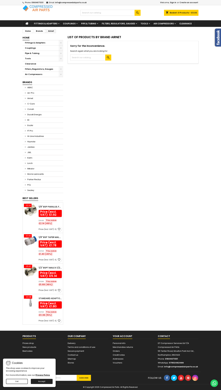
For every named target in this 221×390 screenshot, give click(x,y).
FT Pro (30, 130)
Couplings (69, 23)
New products (29, 347)
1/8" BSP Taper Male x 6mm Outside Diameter (50, 237)
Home (26, 37)
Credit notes (119, 354)
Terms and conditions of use (81, 347)
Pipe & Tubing (88, 23)
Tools (144, 23)
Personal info (119, 343)
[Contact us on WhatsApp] (214, 383)
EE (28, 120)
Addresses (118, 358)
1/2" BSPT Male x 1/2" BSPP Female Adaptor (50, 268)
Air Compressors (163, 23)
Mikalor (30, 168)
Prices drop (28, 343)
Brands (27, 82)
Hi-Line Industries (35, 136)
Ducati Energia (34, 114)
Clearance (185, 23)
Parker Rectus (34, 179)
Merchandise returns (123, 347)
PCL (29, 184)
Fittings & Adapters (45, 23)
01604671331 (37, 2)
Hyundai (31, 141)
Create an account (189, 2)
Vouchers (117, 362)
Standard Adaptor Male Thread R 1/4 (50, 298)
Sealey (30, 190)
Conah (30, 109)
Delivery (71, 343)
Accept (41, 381)
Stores (71, 362)
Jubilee (31, 147)
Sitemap (72, 358)
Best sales (27, 351)
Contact (164, 336)
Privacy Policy (42, 375)
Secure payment (76, 351)
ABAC (30, 87)
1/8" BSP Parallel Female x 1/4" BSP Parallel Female (50, 207)
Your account (122, 336)
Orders (116, 351)
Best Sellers (30, 198)
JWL (29, 152)
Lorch (30, 163)
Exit (16, 381)
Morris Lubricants (35, 174)
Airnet (30, 98)
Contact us (73, 354)
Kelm (29, 157)
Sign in (173, 2)
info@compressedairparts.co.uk (71, 2)
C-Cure (31, 103)
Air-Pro (30, 92)
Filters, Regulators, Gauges (118, 23)
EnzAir (30, 125)
